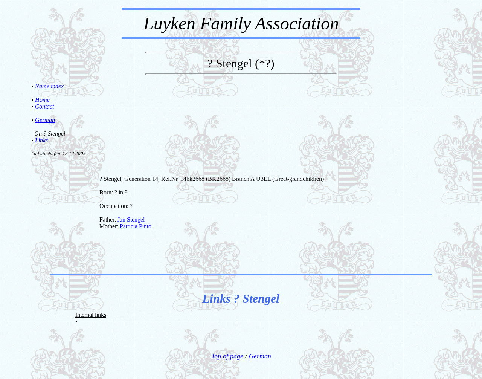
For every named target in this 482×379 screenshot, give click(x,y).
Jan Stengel (131, 219)
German (45, 120)
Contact (44, 106)
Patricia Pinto (135, 226)
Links (41, 140)
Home (42, 99)
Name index (49, 86)
